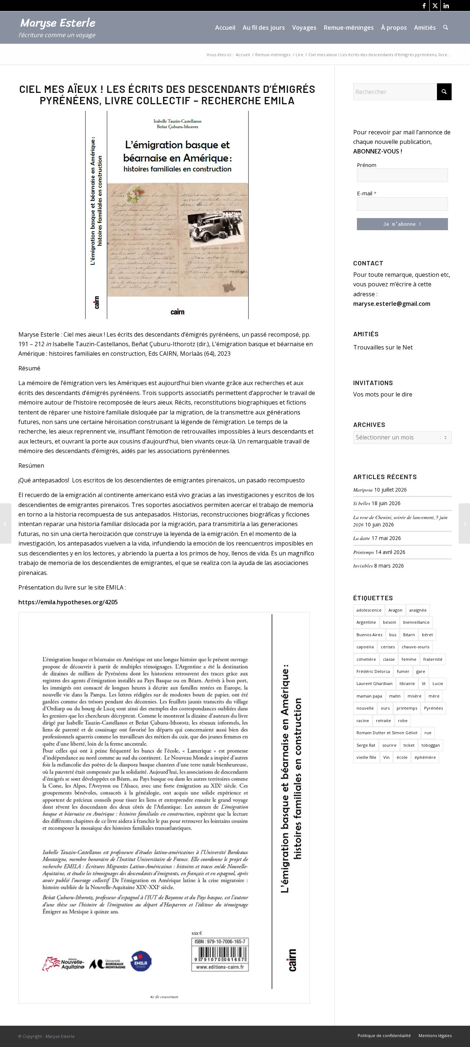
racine (363, 720)
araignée (418, 610)
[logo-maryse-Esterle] (61, 31)
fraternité (432, 659)
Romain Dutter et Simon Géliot (387, 732)
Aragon (395, 610)
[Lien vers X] (435, 5)
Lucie (438, 683)
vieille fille (366, 757)
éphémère (425, 757)
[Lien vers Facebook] (424, 5)
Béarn (409, 634)
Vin (386, 757)
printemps (407, 708)
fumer (403, 671)
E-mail (366, 193)
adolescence (369, 610)
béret (427, 634)
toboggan (431, 745)
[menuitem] (225, 27)
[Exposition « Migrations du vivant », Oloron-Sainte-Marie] (5, 523)
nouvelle (365, 708)
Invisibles (363, 565)
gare (420, 671)
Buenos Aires (369, 634)
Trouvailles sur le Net (383, 347)
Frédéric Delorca (373, 671)
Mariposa (363, 489)
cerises (388, 646)
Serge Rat (366, 745)
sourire (389, 745)
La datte (361, 538)
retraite (383, 720)
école (402, 757)
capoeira (365, 646)
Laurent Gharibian (375, 683)
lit (424, 683)
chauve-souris (415, 646)
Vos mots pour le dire (382, 394)
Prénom (366, 165)
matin (395, 696)
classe (389, 659)
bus (392, 634)
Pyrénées (433, 708)
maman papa (369, 696)
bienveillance (416, 622)
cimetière (366, 659)
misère (415, 696)
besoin (389, 622)
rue (427, 732)
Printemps (363, 551)
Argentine (366, 622)
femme (409, 659)
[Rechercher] (446, 27)
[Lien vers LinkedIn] (446, 5)
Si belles (361, 503)
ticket (409, 745)
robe (403, 720)
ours (385, 708)
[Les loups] (464, 523)
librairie (407, 683)
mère (434, 696)
